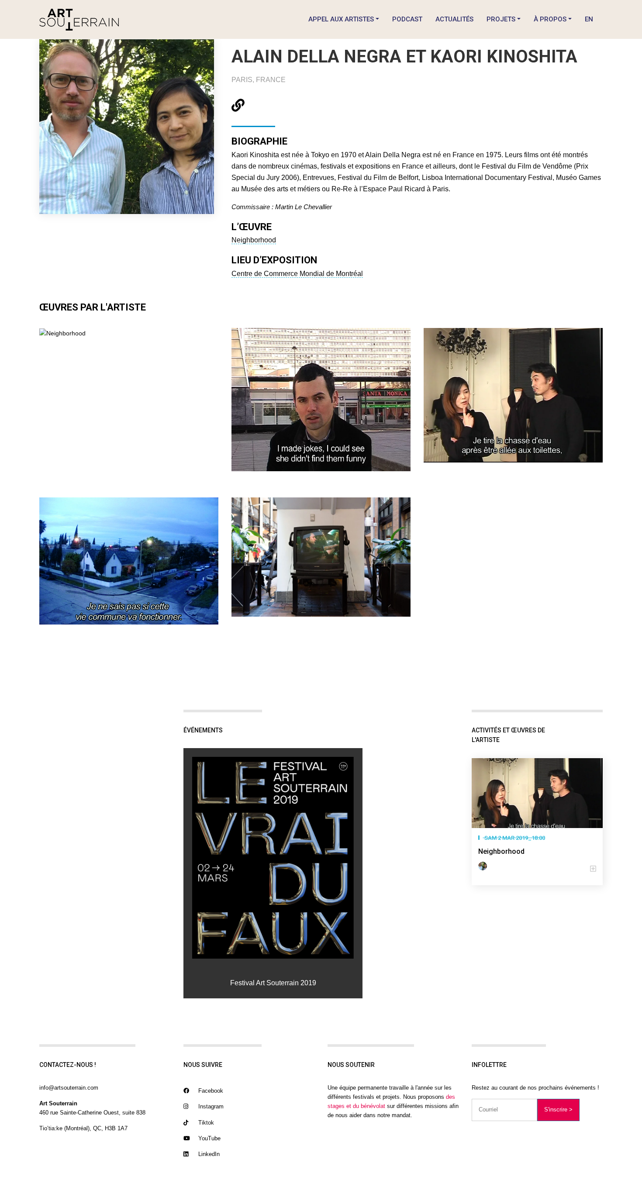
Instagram (210, 1106)
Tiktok (205, 1122)
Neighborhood (253, 240)
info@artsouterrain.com (68, 1087)
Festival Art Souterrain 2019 (273, 983)
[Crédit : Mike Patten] (321, 556)
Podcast (407, 19)
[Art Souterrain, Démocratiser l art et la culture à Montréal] (79, 19)
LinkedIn (208, 1154)
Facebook (210, 1090)
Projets (501, 19)
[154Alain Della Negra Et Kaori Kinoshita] (272, 857)
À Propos (550, 19)
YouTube (209, 1138)
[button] (537, 869)
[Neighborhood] (537, 793)
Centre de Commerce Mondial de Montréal (297, 273)
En (589, 19)
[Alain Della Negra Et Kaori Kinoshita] (484, 866)
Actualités (454, 19)
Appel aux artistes (341, 19)
